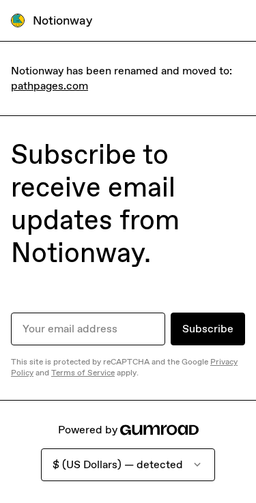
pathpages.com (49, 85)
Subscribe (207, 328)
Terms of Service (83, 372)
